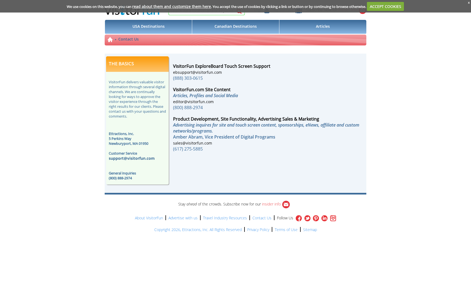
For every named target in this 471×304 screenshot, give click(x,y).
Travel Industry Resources (225, 217)
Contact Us (128, 39)
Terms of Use (286, 229)
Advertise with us (183, 217)
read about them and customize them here (171, 6)
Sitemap (310, 229)
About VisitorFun (149, 217)
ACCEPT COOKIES (385, 6)
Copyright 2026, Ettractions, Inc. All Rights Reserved (198, 229)
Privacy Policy (258, 229)
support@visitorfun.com (132, 158)
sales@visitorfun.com (192, 143)
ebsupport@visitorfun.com (197, 72)
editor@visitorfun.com (193, 101)
